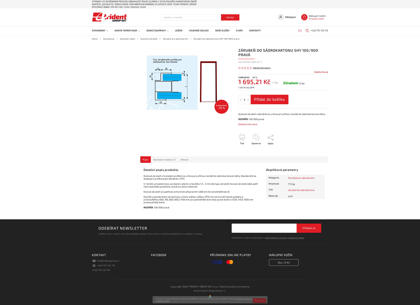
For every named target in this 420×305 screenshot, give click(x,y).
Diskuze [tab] (185, 159)
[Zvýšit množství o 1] (248, 99)
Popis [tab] (145, 159)
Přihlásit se (309, 228)
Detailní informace (247, 124)
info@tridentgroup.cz (108, 260)
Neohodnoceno (262, 68)
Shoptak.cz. (221, 291)
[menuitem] (101, 30)
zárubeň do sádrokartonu (301, 190)
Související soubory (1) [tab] (164, 159)
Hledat (230, 17)
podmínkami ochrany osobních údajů (284, 237)
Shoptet (204, 291)
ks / (284, 262)
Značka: (321, 72)
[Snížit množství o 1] (240, 99)
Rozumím (259, 300)
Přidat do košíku (269, 99)
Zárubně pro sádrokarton (301, 177)
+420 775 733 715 (106, 265)
